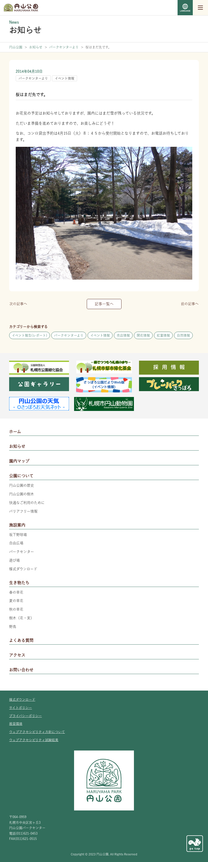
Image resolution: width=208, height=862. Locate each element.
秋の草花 (16, 609)
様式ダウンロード (23, 569)
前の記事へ (190, 304)
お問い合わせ (21, 670)
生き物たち (19, 583)
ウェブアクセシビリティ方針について (37, 731)
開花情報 (143, 335)
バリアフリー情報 (23, 511)
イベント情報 (64, 78)
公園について (21, 476)
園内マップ (19, 461)
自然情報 (183, 335)
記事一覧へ (104, 304)
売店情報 (123, 335)
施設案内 (17, 525)
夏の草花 (16, 600)
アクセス (17, 655)
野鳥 (12, 626)
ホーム (15, 431)
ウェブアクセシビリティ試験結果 (33, 740)
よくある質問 (21, 640)
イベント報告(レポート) (29, 335)
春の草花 (16, 592)
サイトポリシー (20, 707)
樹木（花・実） (21, 618)
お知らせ (17, 446)
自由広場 (16, 543)
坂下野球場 (18, 534)
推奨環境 (15, 723)
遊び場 (14, 560)
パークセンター (21, 551)
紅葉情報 (163, 335)
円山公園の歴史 (21, 485)
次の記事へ (18, 304)
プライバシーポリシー (25, 715)
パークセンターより (33, 78)
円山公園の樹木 (21, 494)
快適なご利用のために (27, 502)
